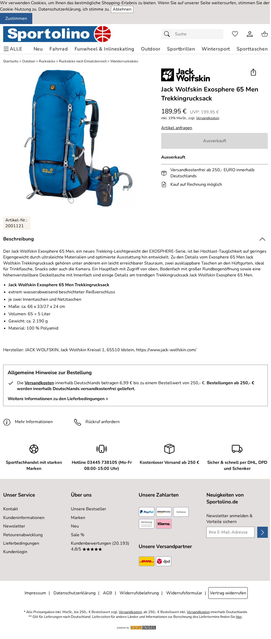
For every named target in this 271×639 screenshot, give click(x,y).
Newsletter (14, 526)
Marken (78, 518)
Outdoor (28, 61)
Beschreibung (18, 239)
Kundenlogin (15, 552)
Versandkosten (207, 118)
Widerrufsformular (184, 593)
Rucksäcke (47, 61)
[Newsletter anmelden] (262, 532)
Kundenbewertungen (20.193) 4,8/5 (100, 546)
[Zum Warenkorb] (264, 34)
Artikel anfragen (176, 128)
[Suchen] (168, 34)
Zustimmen (16, 18)
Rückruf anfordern (102, 422)
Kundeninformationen (23, 518)
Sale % (77, 535)
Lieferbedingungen (21, 543)
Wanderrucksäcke (124, 61)
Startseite (11, 61)
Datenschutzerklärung (74, 593)
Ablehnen (122, 9)
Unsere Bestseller (88, 509)
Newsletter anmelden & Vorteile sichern (229, 519)
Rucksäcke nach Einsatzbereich (83, 61)
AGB (107, 593)
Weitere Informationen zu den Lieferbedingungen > (58, 399)
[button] (253, 72)
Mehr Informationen (34, 422)
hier (239, 617)
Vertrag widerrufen (228, 593)
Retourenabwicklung (23, 535)
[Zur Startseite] (57, 34)
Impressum (35, 593)
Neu (75, 526)
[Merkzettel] (235, 34)
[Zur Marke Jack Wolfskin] (185, 74)
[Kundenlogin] (250, 34)
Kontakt (10, 509)
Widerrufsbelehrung (139, 593)
